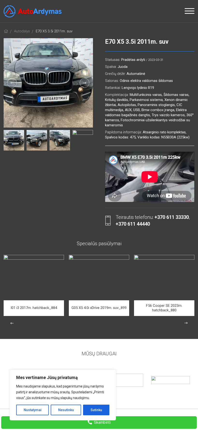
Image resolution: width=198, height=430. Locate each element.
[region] (63, 395)
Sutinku (96, 410)
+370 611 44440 (133, 224)
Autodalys (22, 31)
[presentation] (12, 83)
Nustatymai (33, 410)
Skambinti (102, 422)
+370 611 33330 (172, 217)
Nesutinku (66, 410)
